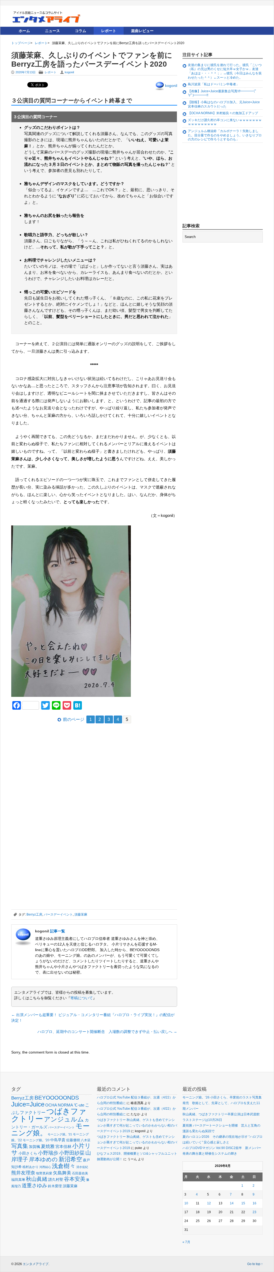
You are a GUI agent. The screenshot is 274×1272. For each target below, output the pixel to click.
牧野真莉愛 (44, 1173)
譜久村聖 (55, 1179)
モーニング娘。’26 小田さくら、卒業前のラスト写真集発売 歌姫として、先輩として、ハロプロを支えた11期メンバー (222, 1103)
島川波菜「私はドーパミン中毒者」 (213, 84)
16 (254, 1203)
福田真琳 (18, 1180)
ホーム (24, 31)
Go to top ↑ (255, 1264)
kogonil (69, 72)
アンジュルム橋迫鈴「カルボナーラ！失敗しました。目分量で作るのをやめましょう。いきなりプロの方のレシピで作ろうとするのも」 (225, 135)
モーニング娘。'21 (60, 1134)
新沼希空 (70, 1159)
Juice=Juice (27, 1104)
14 (232, 1203)
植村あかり (30, 1167)
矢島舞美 (62, 1172)
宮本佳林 (63, 1146)
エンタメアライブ (35, 1264)
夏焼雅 (48, 1146)
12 (209, 1203)
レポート (108, 31)
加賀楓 (34, 1146)
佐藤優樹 (73, 1140)
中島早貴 (57, 1140)
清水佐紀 (82, 1167)
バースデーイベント (58, 914)
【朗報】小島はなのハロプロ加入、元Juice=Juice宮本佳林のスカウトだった (224, 104)
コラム (80, 31)
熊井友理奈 (23, 1172)
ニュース (52, 31)
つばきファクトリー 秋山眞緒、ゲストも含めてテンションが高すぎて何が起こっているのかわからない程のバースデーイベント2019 (137, 1125)
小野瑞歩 (48, 1153)
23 (254, 1212)
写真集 (19, 1146)
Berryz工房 (34, 914)
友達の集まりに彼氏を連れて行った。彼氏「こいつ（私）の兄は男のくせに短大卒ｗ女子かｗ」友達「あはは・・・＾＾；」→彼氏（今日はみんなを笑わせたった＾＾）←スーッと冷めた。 (225, 71)
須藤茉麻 (80, 914)
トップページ (21, 43)
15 (243, 1203)
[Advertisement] (51, 766)
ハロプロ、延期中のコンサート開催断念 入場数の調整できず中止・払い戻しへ (107, 1031)
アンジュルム (64, 1119)
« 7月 (186, 1242)
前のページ (73, 719)
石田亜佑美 (80, 1173)
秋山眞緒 (36, 1179)
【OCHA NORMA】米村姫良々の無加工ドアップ (223, 113)
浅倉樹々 (63, 1166)
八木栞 (85, 1140)
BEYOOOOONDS (57, 1097)
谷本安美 (74, 1179)
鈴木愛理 (55, 1186)
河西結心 (45, 1167)
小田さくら (27, 1153)
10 (186, 1203)
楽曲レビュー (142, 31)
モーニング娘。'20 (36, 1140)
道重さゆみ (34, 1185)
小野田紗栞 (72, 1153)
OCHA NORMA (59, 1105)
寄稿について (81, 998)
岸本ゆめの (43, 1159)
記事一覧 (57, 931)
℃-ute (79, 1105)
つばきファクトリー (48, 1115)
